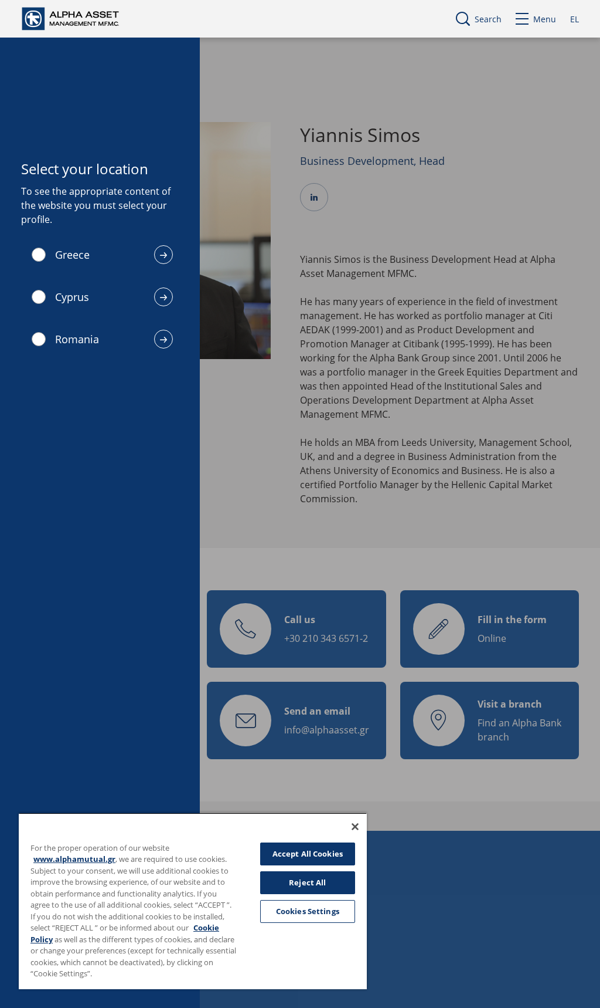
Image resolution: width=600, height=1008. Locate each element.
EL (574, 19)
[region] (193, 901)
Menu (544, 19)
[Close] (355, 826)
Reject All (307, 882)
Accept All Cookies (307, 853)
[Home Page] (81, 17)
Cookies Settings (307, 911)
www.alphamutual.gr (74, 859)
